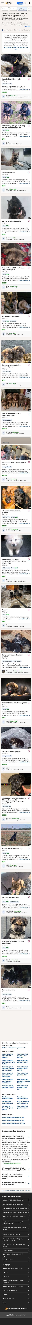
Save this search (25, 30)
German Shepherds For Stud (11, 1235)
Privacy (5, 1294)
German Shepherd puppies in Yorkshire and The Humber (8, 1068)
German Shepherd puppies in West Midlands (22, 1055)
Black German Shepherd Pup (12, 849)
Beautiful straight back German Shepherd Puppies (13, 269)
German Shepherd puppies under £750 (13, 1120)
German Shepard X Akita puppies (14, 462)
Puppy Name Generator (10, 1290)
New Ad (21, 3)
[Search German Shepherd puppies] (25, 3)
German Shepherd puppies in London (22, 1061)
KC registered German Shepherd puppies (7, 1107)
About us (5, 1272)
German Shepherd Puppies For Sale (14, 1190)
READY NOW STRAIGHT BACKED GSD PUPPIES (13, 942)
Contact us (6, 1276)
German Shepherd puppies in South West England (7, 1081)
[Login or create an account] (29, 3)
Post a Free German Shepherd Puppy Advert (14, 1245)
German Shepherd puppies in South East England (8, 1062)
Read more (27, 26)
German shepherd (8, 173)
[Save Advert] (29, 79)
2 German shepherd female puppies (11, 512)
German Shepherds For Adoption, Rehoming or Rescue (13, 1239)
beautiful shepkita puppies (11, 79)
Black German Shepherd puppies (22, 1097)
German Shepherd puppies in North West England (7, 1074)
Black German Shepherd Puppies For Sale (15, 1212)
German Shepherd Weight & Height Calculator (13, 1281)
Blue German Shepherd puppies (7, 1097)
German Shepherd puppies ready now (22, 1107)
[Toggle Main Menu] (2, 3)
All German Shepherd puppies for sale (13, 1048)
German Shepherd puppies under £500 (13, 1117)
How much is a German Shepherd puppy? (13, 1255)
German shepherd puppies (11, 221)
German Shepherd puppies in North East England (23, 1081)
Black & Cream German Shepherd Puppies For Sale (13, 1222)
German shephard (8, 990)
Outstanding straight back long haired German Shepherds (13, 127)
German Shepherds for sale (11, 1196)
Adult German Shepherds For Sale (13, 1204)
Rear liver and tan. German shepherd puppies (11, 415)
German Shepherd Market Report (13, 1286)
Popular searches (8, 1250)
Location (12, 9)
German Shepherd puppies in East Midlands (7, 1055)
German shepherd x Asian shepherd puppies (11, 366)
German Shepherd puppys (11, 751)
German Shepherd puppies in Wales (22, 1074)
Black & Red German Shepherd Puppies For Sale (14, 1228)
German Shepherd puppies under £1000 (13, 1123)
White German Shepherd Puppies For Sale (14, 1217)
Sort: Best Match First (10, 30)
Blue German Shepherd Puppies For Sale (15, 1208)
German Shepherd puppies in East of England (22, 1068)
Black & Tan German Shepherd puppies (23, 1102)
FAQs (4, 1302)
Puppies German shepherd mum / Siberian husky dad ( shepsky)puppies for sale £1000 (14, 800)
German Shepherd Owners (9, 3)
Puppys (4, 610)
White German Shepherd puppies (7, 1102)
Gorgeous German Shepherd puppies (12, 656)
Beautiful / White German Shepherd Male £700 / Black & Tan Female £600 (14, 561)
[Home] (2, 1190)
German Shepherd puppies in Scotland (8, 1086)
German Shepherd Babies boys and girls (14, 704)
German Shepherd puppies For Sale (13, 1200)
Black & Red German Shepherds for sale (16, 48)
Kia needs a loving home (10, 316)
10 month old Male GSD (10, 897)
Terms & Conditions (8, 1298)
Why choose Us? (7, 1260)
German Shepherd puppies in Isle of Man (22, 1087)
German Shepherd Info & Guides (12, 1268)
